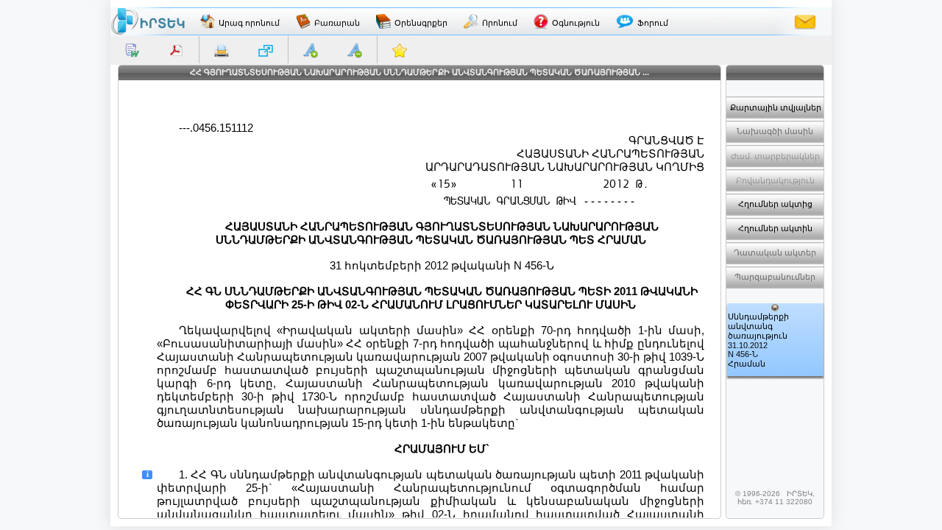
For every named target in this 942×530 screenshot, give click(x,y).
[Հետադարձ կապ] (805, 21)
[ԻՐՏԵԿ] (148, 21)
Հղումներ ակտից (775, 203)
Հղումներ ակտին (775, 228)
